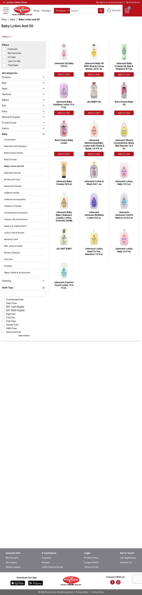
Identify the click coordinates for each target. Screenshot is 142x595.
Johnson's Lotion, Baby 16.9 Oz (124, 250)
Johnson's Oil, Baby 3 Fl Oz (64, 64)
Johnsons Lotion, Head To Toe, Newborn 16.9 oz (94, 251)
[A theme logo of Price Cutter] (22, 10)
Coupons (46, 557)
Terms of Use (91, 567)
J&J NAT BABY (64, 248)
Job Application (128, 557)
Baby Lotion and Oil (29, 19)
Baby (12, 19)
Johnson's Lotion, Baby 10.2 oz (124, 182)
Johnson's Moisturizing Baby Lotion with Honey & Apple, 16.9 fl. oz (93, 144)
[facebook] (112, 583)
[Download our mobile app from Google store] (35, 582)
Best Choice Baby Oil (124, 103)
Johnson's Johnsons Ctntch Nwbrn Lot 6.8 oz (124, 215)
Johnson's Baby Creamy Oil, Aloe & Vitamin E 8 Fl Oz (124, 66)
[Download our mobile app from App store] (17, 582)
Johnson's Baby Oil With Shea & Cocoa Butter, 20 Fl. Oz (94, 66)
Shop (36, 10)
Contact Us (126, 562)
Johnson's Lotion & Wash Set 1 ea (94, 182)
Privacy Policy (91, 557)
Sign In (102, 2)
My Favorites (131, 2)
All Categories (9, 73)
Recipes (46, 562)
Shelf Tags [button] (7, 287)
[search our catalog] (101, 10)
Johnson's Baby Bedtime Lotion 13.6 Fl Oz (63, 104)
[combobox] (62, 10)
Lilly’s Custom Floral (52, 567)
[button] (43, 77)
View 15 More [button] (24, 336)
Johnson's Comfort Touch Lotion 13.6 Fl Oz (64, 285)
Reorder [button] (116, 10)
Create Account (116, 2)
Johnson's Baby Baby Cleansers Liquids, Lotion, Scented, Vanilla (64, 216)
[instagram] (118, 583)
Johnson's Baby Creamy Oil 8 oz (64, 182)
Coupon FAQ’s (91, 562)
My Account (12, 557)
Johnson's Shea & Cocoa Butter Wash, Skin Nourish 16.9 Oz (124, 144)
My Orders (11, 562)
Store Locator (13, 567)
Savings (46, 10)
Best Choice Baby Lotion (64, 141)
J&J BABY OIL (94, 101)
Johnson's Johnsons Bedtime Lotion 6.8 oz (94, 215)
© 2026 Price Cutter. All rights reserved (55, 592)
